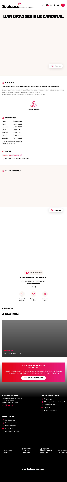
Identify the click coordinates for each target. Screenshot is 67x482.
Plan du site (8, 428)
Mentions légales (10, 425)
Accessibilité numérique (12, 431)
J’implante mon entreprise (46, 451)
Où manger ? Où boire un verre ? (54, 402)
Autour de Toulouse (50, 410)
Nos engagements (11, 423)
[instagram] (35, 287)
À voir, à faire (48, 399)
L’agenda (47, 407)
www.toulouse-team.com (33, 469)
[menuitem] (43, 5)
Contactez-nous (10, 420)
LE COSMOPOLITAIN (12, 354)
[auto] (54, 5)
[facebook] (32, 287)
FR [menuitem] (43, 5)
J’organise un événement (26, 451)
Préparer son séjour (50, 404)
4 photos (58, 66)
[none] (43, 5)
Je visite (6, 452)
